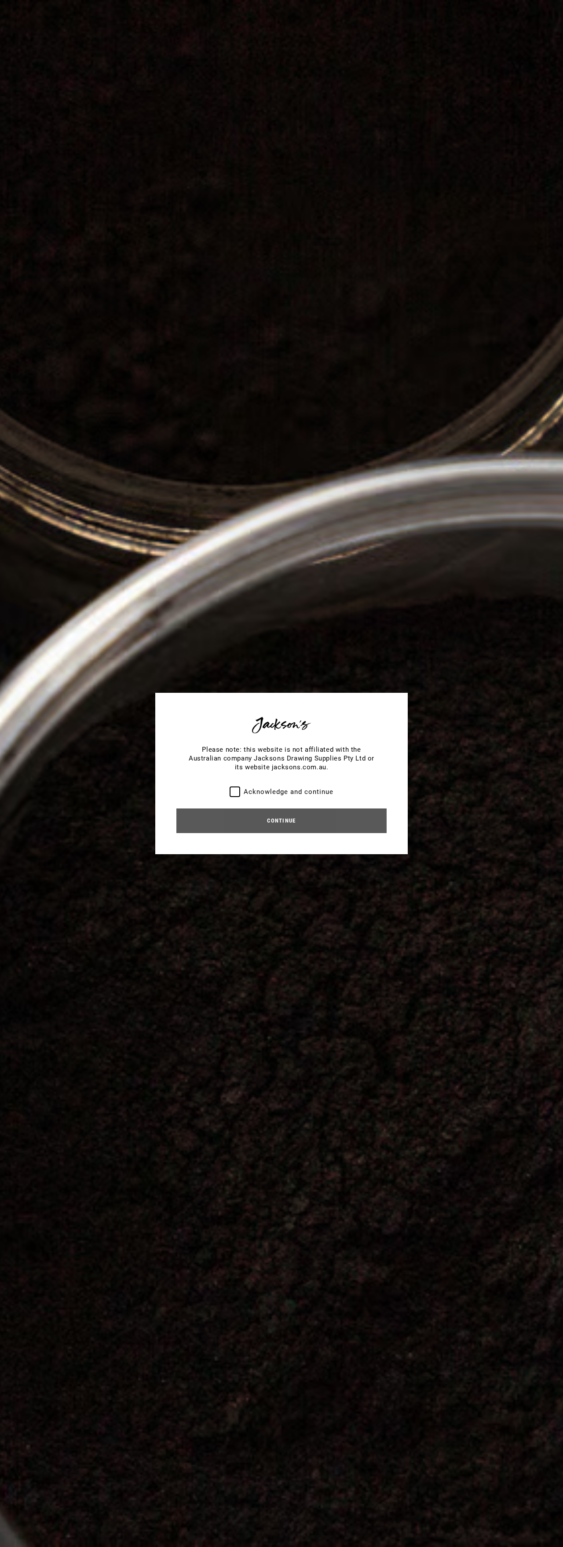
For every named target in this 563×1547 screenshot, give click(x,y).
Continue (281, 820)
